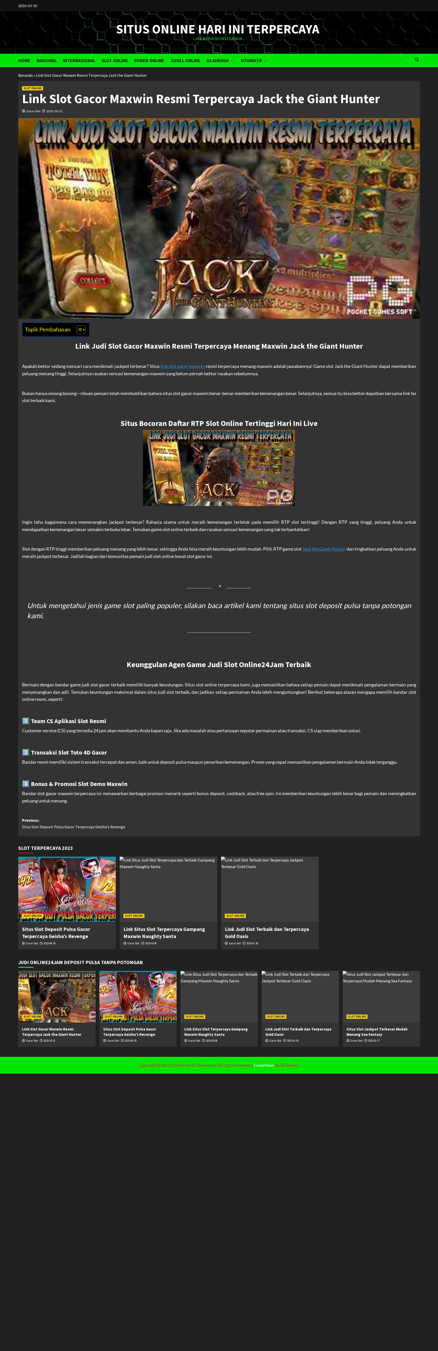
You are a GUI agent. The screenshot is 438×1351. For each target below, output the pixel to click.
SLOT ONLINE (115, 60)
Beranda (25, 75)
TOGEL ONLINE (185, 60)
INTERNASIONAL (79, 60)
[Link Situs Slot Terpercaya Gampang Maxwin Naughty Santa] (168, 889)
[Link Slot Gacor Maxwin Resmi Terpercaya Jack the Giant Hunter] (57, 996)
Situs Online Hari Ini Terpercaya (217, 29)
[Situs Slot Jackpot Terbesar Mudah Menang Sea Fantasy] (381, 996)
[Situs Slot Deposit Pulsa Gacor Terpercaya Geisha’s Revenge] (67, 889)
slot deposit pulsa (332, 605)
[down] (231, 61)
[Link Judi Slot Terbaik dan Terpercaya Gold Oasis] (270, 889)
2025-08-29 (49, 943)
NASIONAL (47, 60)
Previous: (73, 823)
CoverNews (264, 1065)
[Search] (417, 59)
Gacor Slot (33, 111)
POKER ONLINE (149, 60)
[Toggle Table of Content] (78, 329)
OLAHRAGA (218, 60)
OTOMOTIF (251, 60)
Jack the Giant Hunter (324, 549)
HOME (24, 60)
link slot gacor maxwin (182, 366)
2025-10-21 (54, 111)
